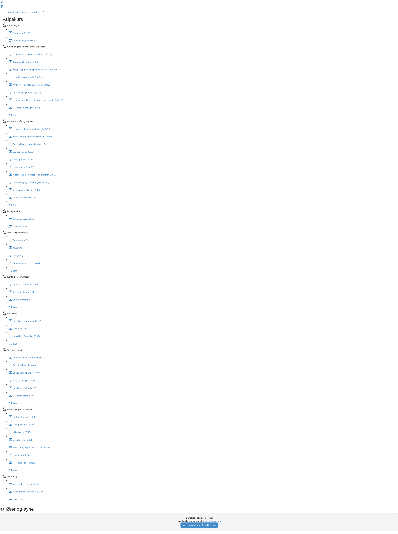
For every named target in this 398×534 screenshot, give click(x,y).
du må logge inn (213, 521)
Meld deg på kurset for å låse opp (199, 525)
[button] (2, 3)
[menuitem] (2, 7)
